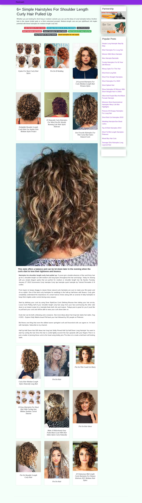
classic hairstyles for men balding (55, 31)
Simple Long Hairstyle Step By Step (112, 45)
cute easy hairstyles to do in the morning (61, 28)
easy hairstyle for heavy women (45, 34)
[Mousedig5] (113, 15)
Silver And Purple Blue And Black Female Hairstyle (113, 97)
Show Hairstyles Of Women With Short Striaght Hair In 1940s (113, 90)
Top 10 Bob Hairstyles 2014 (111, 128)
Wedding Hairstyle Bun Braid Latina (112, 123)
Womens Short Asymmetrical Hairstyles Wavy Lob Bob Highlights (112, 104)
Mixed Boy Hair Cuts (109, 138)
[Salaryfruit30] (113, 28)
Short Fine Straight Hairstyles (112, 77)
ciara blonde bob (83, 28)
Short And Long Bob (109, 73)
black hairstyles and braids (32, 31)
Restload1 (20, 2)
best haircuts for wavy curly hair (80, 31)
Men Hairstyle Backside (110, 58)
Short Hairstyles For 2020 (111, 81)
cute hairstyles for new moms (35, 28)
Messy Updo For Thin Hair (111, 69)
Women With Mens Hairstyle (112, 54)
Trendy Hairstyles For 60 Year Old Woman (112, 63)
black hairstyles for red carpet (68, 34)
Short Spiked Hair (108, 85)
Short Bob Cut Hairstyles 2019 (112, 117)
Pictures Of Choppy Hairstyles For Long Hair (112, 112)
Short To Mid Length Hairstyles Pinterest (113, 133)
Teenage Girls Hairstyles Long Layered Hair (112, 144)
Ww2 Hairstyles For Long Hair (112, 50)
